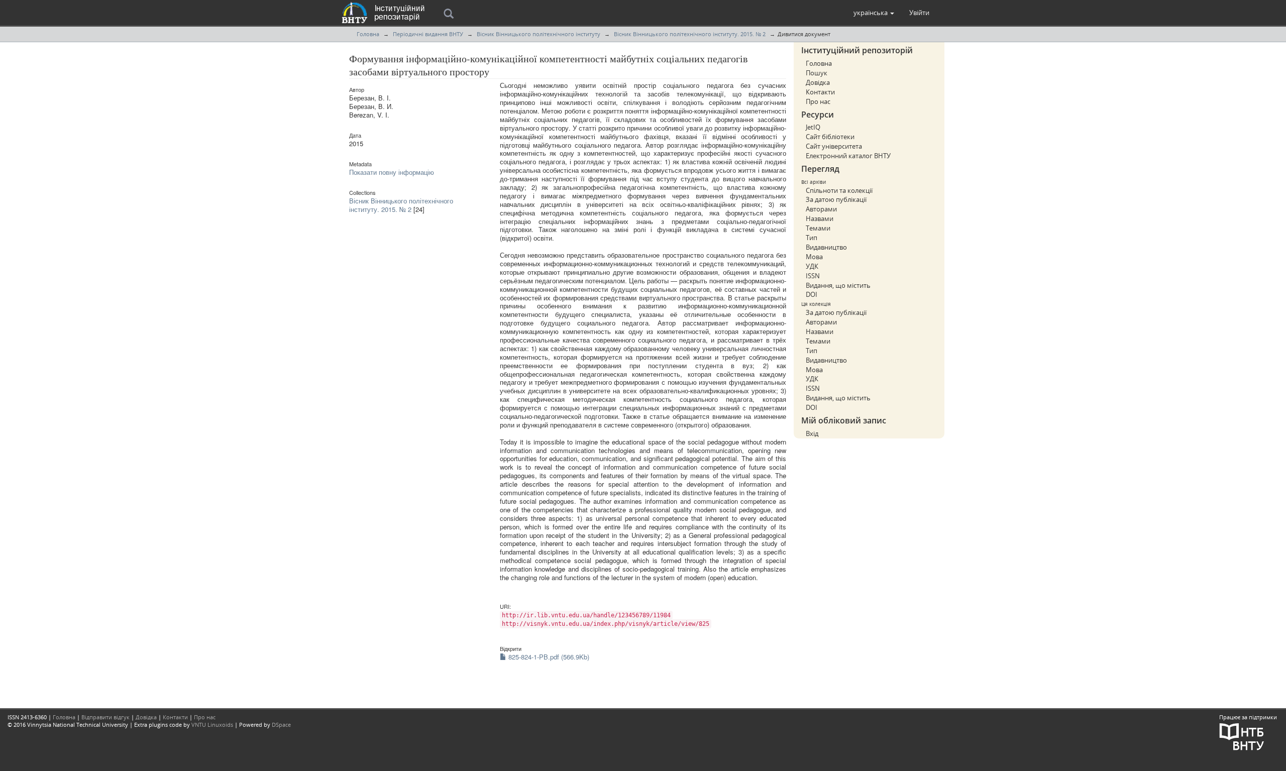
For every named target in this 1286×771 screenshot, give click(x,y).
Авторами (821, 208)
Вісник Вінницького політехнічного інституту (538, 34)
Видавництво (826, 247)
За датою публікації (836, 199)
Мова (814, 256)
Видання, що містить (838, 285)
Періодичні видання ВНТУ (428, 34)
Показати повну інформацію (391, 172)
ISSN (813, 275)
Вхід (812, 433)
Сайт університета (834, 146)
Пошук (816, 72)
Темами (818, 228)
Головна (368, 34)
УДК (812, 266)
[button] (874, 12)
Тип (811, 237)
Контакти (820, 91)
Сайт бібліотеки (830, 136)
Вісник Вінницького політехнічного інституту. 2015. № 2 (690, 34)
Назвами (819, 218)
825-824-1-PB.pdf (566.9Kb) (547, 657)
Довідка (818, 82)
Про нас (818, 101)
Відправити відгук (105, 717)
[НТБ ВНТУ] (1241, 735)
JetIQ (813, 127)
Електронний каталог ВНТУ (848, 155)
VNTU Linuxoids (212, 724)
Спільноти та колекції (839, 190)
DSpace (281, 724)
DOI (811, 294)
